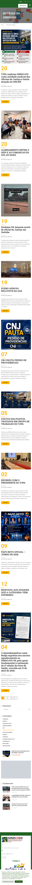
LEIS (4, 728)
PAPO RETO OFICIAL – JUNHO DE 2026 (13, 553)
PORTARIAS (5, 736)
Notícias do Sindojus (6, 86)
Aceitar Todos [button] (19, 881)
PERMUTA (5, 734)
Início (2, 24)
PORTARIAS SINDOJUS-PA (9, 739)
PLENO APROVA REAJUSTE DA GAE (11, 289)
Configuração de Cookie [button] (8, 881)
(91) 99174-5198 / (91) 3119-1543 (10, 848)
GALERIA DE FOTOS (7, 723)
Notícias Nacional (7, 732)
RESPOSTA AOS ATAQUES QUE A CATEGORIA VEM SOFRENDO (15, 592)
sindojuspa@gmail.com (7, 853)
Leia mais (5, 101)
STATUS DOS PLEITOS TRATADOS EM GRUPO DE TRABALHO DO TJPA (15, 421)
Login (20, 1)
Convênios (5, 719)
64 (12, 697)
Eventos (5, 721)
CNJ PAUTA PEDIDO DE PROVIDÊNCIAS (13, 361)
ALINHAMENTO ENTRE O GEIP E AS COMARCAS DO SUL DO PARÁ (15, 152)
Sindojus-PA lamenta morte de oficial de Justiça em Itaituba (15, 229)
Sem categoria (6, 745)
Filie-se (23, 5)
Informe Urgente (7, 725)
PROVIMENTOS (6, 741)
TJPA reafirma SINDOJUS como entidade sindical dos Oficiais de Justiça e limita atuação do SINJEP (15, 78)
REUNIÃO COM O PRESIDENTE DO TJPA (13, 481)
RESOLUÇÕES (6, 743)
